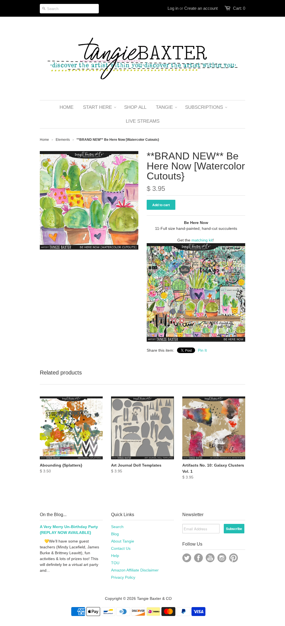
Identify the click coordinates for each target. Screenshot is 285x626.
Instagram (221, 557)
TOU (115, 563)
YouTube (210, 557)
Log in (173, 8)
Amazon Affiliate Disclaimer (135, 570)
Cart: (239, 8)
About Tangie (122, 541)
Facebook (198, 557)
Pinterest (233, 557)
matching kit (202, 240)
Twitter (186, 557)
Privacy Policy (123, 577)
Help (115, 555)
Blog (115, 534)
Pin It (202, 350)
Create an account (201, 8)
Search (117, 526)
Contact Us (121, 548)
